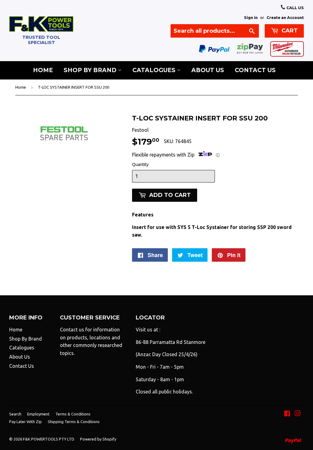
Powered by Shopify (98, 439)
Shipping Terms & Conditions (74, 421)
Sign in (251, 17)
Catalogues (154, 70)
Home (43, 70)
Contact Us (255, 70)
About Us (207, 70)
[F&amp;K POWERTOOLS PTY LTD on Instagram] (298, 414)
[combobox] (215, 31)
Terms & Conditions (72, 414)
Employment (38, 414)
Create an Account (285, 17)
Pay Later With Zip (25, 421)
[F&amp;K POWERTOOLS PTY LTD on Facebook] (287, 414)
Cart (289, 30)
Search (15, 414)
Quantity (140, 164)
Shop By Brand (91, 70)
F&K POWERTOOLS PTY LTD (48, 439)
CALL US (294, 7)
